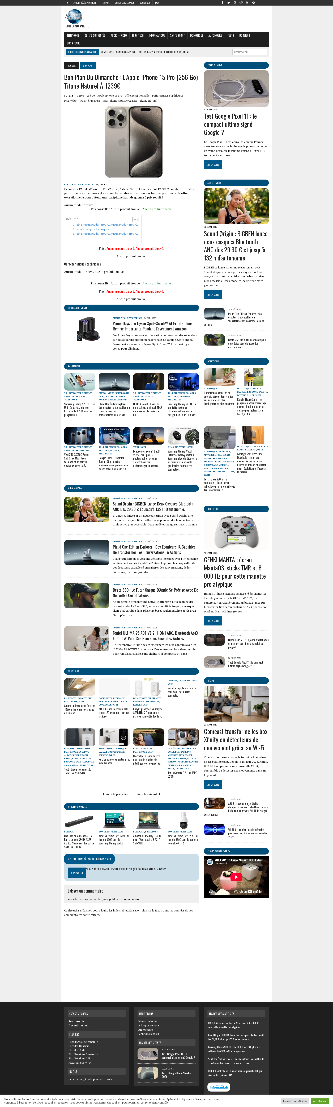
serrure (103, 755)
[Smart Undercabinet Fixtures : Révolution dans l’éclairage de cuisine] (79, 693)
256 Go (91, 95)
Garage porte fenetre (146, 701)
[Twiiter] (228, 2)
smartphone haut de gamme (120, 100)
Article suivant (147, 794)
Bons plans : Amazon (124, 2)
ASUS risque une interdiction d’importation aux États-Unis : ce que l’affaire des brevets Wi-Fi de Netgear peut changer (236, 808)
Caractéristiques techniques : (93, 229)
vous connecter (92, 899)
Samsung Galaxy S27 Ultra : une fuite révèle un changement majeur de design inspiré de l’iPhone (182, 409)
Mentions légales (148, 1033)
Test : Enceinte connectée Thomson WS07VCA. (77, 771)
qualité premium (90, 100)
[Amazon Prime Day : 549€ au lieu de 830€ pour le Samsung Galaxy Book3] (114, 827)
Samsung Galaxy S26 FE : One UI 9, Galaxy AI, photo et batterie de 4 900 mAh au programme (79, 409)
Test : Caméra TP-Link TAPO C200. (182, 774)
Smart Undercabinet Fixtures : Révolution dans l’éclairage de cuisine (79, 709)
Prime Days (117, 831)
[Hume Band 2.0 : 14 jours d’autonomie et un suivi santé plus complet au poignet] (214, 643)
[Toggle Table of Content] (134, 219)
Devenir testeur (79, 1025)
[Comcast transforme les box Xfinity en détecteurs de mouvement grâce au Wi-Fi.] (236, 720)
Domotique (196, 35)
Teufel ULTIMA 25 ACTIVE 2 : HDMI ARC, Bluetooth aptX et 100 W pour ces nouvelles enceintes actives (155, 635)
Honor (114, 396)
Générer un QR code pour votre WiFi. (91, 1079)
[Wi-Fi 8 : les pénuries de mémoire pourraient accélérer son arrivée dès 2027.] (214, 833)
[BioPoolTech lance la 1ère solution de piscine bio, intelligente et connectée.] (148, 743)
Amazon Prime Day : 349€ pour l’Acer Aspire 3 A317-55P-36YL (147, 839)
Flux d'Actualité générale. (84, 1041)
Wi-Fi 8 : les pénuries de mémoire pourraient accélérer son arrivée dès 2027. (247, 833)
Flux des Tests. (77, 1050)
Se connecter (77, 1021)
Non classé (185, 755)
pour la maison (142, 748)
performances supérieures (167, 95)
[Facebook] (222, 2)
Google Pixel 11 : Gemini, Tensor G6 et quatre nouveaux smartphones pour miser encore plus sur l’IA (113, 463)
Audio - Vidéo (106, 393)
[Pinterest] (253, 2)
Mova (218, 455)
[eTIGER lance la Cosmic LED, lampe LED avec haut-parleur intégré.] (114, 693)
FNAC (157, 2)
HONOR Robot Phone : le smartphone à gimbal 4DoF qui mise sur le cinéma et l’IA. (147, 409)
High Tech (138, 35)
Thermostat (189, 680)
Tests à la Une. (215, 65)
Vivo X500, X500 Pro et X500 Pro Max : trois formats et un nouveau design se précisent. (76, 460)
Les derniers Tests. (150, 1043)
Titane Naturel (148, 100)
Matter (251, 449)
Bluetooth (122, 393)
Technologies (226, 471)
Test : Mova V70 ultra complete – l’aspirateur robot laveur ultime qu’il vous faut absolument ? (219, 484)
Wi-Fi (81, 701)
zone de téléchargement (84, 2)
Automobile (215, 35)
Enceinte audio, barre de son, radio (76, 755)
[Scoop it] (266, 2)
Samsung (81, 396)
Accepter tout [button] (320, 1100)
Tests (230, 35)
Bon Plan (69, 831)
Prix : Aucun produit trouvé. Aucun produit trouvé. (107, 224)
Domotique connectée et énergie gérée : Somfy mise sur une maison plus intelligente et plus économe (219, 398)
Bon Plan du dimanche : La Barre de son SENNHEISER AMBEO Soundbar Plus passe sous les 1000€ (79, 841)
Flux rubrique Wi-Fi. (80, 1062)
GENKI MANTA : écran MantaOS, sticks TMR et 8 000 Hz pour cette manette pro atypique (235, 571)
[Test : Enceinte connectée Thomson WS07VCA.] (79, 743)
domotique (73, 671)
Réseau (211, 680)
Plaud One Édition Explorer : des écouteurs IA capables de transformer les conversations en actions (114, 409)
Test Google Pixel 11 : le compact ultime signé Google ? (230, 124)
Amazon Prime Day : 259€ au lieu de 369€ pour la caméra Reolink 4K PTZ (183, 839)
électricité (70, 701)
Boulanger (145, 2)
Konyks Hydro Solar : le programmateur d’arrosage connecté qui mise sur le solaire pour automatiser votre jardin (251, 406)
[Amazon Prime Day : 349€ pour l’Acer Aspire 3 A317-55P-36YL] (148, 827)
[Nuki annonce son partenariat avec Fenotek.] (114, 743)
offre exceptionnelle (137, 95)
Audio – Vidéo (119, 35)
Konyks (137, 704)
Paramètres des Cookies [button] (295, 1100)
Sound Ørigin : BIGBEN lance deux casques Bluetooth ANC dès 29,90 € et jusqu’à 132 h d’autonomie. (153, 506)
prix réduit (70, 100)
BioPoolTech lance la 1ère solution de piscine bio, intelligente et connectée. (146, 759)
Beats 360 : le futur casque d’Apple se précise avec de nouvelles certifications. (155, 592)
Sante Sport (177, 35)
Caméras (185, 752)
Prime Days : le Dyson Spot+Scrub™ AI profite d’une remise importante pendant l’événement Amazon (153, 326)
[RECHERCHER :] (249, 51)
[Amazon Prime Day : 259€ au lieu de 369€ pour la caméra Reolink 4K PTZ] (183, 827)
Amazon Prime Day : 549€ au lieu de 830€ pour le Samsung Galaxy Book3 (114, 839)
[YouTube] (247, 2)
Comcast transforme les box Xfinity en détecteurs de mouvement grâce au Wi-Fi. (235, 739)
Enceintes (70, 748)
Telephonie (73, 35)
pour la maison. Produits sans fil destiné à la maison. (79, 761)
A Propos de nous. (149, 1025)
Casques (104, 396)
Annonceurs (145, 1029)
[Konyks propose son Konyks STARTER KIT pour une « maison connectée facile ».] (148, 693)
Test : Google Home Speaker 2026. (177, 1075)
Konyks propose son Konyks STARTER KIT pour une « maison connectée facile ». (147, 712)
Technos (105, 2)
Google (114, 450)
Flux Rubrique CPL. (80, 1058)
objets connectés (94, 35)
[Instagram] (235, 2)
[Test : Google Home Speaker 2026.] (148, 1076)
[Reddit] (241, 2)
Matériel (173, 755)
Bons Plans (73, 43)
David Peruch (85, 184)
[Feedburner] (260, 2)
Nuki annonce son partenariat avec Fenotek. (114, 761)
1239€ (80, 95)
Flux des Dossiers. (79, 1046)
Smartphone (74, 366)
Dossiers (244, 35)
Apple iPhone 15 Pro (109, 95)
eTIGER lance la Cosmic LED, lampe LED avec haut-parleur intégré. (114, 712)
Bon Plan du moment (78, 308)
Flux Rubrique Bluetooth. (84, 1054)
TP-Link (179, 768)
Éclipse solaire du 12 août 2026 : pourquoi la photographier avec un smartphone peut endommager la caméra (146, 458)
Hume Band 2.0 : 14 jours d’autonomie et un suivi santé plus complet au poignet (248, 643)
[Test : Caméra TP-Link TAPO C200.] (183, 743)
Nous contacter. (147, 1021)
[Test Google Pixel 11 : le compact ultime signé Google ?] (236, 104)
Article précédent (118, 794)
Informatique (157, 35)
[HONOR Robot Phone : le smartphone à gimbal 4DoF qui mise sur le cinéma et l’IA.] (148, 388)
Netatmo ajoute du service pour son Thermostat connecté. (182, 692)
